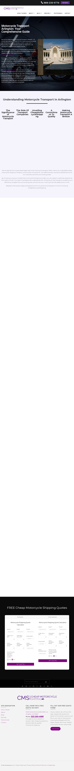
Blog (2, 715)
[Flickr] (40, 686)
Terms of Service (41, 765)
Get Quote (55, 728)
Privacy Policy (31, 765)
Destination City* (61, 634)
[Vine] (44, 686)
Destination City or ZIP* (19, 636)
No (14, 659)
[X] (22, 686)
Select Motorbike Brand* (9, 644)
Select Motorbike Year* (29, 644)
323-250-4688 (37, 716)
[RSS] (51, 686)
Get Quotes (20, 664)
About (3, 712)
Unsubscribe (51, 765)
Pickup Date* (29, 636)
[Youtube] (47, 686)
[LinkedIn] (33, 686)
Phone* (28, 629)
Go (46, 682)
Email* (18, 629)
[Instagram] (30, 686)
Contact (3, 722)
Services (3, 717)
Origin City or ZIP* (10, 636)
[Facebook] (26, 686)
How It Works (5, 710)
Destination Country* (51, 634)
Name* (8, 629)
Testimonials (5, 720)
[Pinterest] (37, 686)
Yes (10, 659)
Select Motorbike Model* (19, 644)
